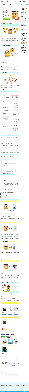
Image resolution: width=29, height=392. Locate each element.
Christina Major (7, 362)
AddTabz (2, 233)
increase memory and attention (6, 116)
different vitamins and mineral (6, 97)
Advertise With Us (26, 391)
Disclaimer (23, 391)
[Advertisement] (24, 64)
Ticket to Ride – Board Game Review (24, 48)
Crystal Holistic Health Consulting (14, 365)
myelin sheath (14, 114)
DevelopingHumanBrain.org (7, 391)
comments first (17, 371)
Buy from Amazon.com (4, 329)
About (17, 391)
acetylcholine (4, 120)
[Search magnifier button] (27, 29)
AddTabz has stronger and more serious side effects (6, 236)
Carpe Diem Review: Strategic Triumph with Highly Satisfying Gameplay (24, 35)
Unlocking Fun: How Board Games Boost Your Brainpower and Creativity (24, 52)
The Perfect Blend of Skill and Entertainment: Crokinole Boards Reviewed (24, 40)
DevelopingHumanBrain (23, 4)
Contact (18, 391)
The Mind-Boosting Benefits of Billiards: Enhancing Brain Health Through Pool (24, 44)
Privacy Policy (21, 391)
